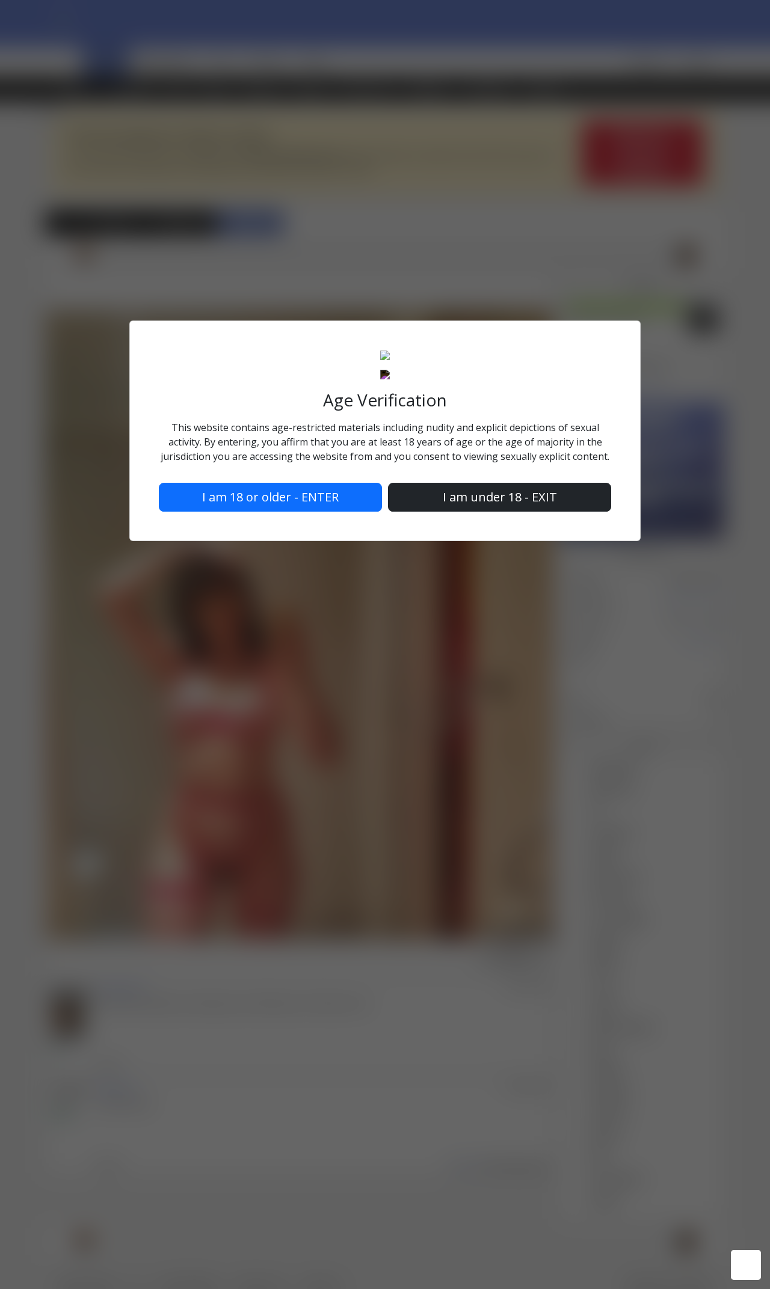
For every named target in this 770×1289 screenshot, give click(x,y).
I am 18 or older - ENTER (270, 497)
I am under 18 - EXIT (500, 497)
